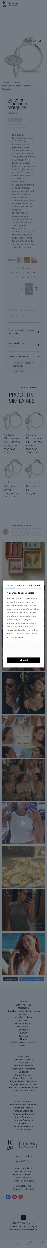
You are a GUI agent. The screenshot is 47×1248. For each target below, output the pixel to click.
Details (20, 585)
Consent (10, 585)
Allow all (23, 660)
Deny (23, 646)
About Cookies (34, 585)
